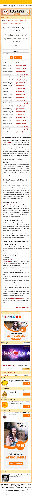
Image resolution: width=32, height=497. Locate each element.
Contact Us (13, 489)
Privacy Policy (27, 489)
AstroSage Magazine (8, 372)
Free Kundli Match (14, 484)
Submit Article (4, 489)
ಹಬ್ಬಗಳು (12, 5)
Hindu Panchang (11, 205)
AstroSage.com (22, 495)
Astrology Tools (10, 487)
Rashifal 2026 (19, 487)
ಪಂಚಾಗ (4, 5)
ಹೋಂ (2, 17)
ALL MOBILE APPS (25, 313)
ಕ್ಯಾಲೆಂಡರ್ (20, 5)
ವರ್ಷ (16, 45)
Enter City (15, 51)
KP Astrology (14, 486)
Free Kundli (24, 484)
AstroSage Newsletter (8, 365)
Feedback (27, 487)
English (6, 375)
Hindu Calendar (7, 142)
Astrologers (4, 484)
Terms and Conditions (13, 490)
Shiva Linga (7, 261)
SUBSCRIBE (27, 342)
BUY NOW (26, 383)
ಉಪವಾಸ (7, 17)
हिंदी (16, 375)
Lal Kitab (21, 486)
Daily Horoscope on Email (23, 365)
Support (23, 490)
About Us (20, 489)
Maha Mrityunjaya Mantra (16, 298)
